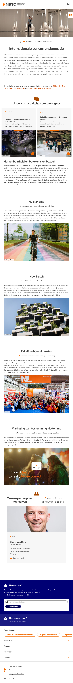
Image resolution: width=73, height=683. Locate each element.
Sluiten (64, 3)
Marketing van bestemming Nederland (40, 88)
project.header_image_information (70, 15)
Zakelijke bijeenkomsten (17, 88)
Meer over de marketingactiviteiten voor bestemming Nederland (37, 433)
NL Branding (57, 86)
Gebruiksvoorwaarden (15, 670)
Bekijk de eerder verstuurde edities (18, 595)
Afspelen (36, 468)
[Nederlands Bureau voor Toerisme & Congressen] (14, 4)
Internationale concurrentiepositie (20, 635)
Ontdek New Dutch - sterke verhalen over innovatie (38, 281)
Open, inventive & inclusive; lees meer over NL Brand (37, 206)
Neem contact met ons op (17, 621)
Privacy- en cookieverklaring (16, 674)
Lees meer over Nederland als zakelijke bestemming (38, 356)
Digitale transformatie (48, 635)
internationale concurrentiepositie (44, 41)
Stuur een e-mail (18, 558)
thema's (28, 41)
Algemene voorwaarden (15, 666)
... (32, 41)
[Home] (21, 41)
